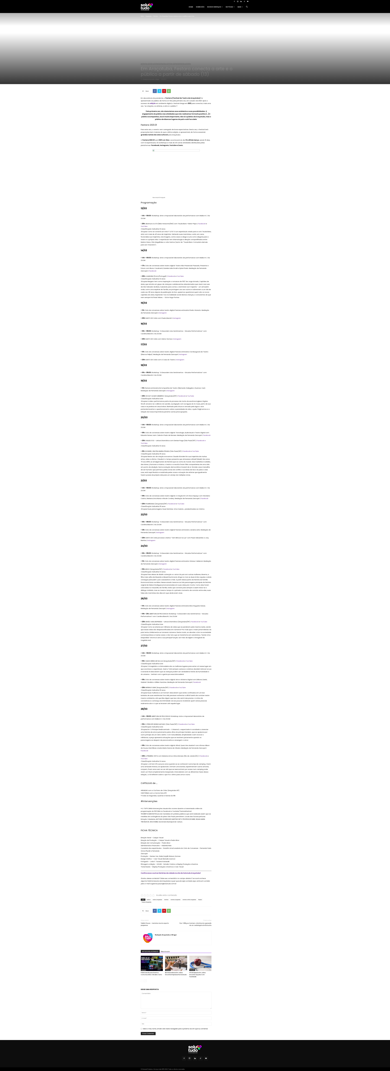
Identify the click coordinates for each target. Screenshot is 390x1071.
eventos (166, 899)
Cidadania (169, 64)
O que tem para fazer (179, 64)
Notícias (229, 7)
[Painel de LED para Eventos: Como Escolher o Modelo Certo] (152, 963)
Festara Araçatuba (146, 902)
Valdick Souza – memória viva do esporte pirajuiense (155, 924)
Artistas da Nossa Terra (159, 64)
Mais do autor (165, 951)
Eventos (155, 16)
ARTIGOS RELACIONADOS (150, 951)
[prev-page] (142, 980)
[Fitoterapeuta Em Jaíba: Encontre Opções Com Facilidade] (200, 963)
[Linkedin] (241, 1)
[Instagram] (237, 1)
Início (142, 16)
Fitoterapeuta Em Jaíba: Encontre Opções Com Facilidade (197, 975)
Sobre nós (200, 7)
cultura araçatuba (157, 899)
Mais (239, 7)
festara (200, 899)
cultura (148, 899)
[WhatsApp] (169, 91)
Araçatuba (149, 16)
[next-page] (145, 980)
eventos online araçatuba (189, 899)
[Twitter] (159, 91)
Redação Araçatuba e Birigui (151, 79)
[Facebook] (234, 1)
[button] (246, 7)
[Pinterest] (164, 91)
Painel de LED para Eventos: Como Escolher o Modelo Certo (151, 974)
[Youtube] (247, 1)
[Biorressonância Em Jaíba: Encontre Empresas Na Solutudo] (176, 963)
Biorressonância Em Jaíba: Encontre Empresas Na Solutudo (176, 974)
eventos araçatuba (175, 899)
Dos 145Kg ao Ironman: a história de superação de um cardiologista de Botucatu (195, 924)
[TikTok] (244, 1)
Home (191, 7)
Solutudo (188, 64)
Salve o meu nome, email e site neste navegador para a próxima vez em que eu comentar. (175, 1029)
